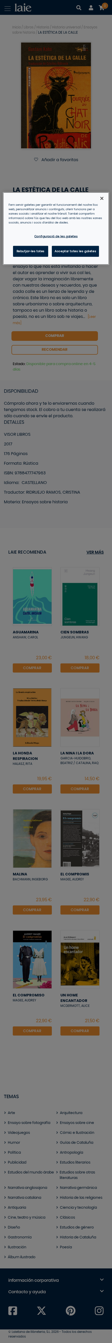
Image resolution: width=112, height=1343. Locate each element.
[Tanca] (102, 198)
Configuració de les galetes (56, 236)
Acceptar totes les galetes (75, 251)
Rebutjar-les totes (31, 251)
